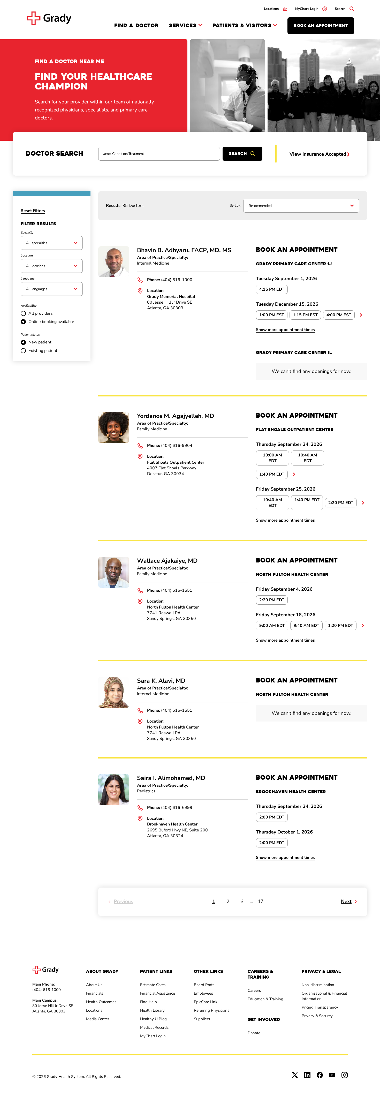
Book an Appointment (321, 25)
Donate (254, 1032)
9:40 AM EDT (306, 625)
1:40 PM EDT (271, 474)
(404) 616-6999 (176, 807)
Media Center (97, 1019)
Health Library (152, 1010)
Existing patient (42, 351)
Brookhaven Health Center (172, 824)
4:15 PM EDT (271, 289)
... (361, 315)
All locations (35, 266)
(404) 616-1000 (176, 280)
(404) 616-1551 (176, 590)
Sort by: (235, 206)
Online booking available (51, 322)
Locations (94, 1010)
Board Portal (205, 984)
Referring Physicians (211, 1010)
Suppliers (202, 1019)
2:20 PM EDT (340, 503)
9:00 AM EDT (272, 625)
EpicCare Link (205, 1001)
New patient (39, 342)
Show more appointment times (285, 330)
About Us (94, 984)
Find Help (148, 1001)
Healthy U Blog (153, 1019)
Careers (254, 990)
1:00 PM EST (271, 315)
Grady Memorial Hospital (171, 296)
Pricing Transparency (320, 1007)
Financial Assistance (157, 993)
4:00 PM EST (338, 315)
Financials (94, 993)
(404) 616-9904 (176, 445)
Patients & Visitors (242, 26)
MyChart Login (153, 1036)
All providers (40, 313)
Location (27, 255)
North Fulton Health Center (173, 607)
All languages (36, 289)
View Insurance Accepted (318, 154)
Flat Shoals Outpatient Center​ (175, 462)
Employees (203, 993)
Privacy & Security (317, 1015)
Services (183, 26)
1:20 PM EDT (340, 625)
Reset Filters (33, 211)
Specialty (27, 232)
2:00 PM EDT (271, 817)
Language (27, 278)
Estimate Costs (152, 984)
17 (260, 901)
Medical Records (154, 1027)
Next (346, 901)
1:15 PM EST (305, 315)
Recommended (260, 205)
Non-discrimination (318, 984)
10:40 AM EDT (307, 458)
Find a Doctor (136, 25)
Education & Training (265, 999)
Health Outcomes (101, 1001)
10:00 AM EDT (272, 458)
